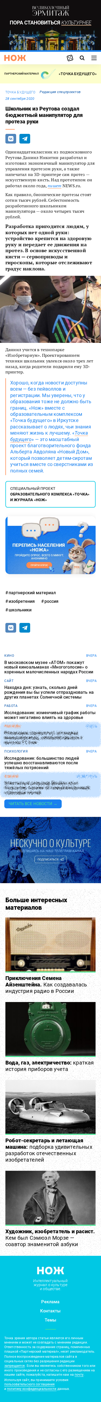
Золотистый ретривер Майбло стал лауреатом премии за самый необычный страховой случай (47, 788)
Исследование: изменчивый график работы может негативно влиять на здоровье (50, 715)
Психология (16, 751)
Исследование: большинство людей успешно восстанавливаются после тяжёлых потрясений (41, 763)
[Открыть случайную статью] (70, 58)
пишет (54, 185)
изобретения (22, 601)
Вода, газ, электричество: (49, 1065)
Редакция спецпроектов (60, 92)
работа (11, 706)
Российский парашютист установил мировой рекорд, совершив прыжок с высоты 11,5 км (43, 738)
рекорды (12, 726)
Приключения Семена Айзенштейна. (46, 984)
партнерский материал (32, 592)
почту (79, 1375)
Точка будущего (20, 92)
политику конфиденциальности (31, 1389)
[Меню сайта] (94, 58)
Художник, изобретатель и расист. (50, 1237)
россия (51, 601)
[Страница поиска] (82, 58)
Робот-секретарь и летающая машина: (48, 1150)
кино (9, 656)
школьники (20, 609)
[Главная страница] (15, 58)
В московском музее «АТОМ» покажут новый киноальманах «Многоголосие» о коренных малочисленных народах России (48, 667)
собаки (11, 776)
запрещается (14, 1366)
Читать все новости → (33, 803)
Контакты (50, 1310)
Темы (51, 1320)
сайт (8, 681)
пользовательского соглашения (29, 1384)
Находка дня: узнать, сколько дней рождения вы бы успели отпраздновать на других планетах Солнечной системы (49, 692)
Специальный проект (49, 494)
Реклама (50, 1301)
